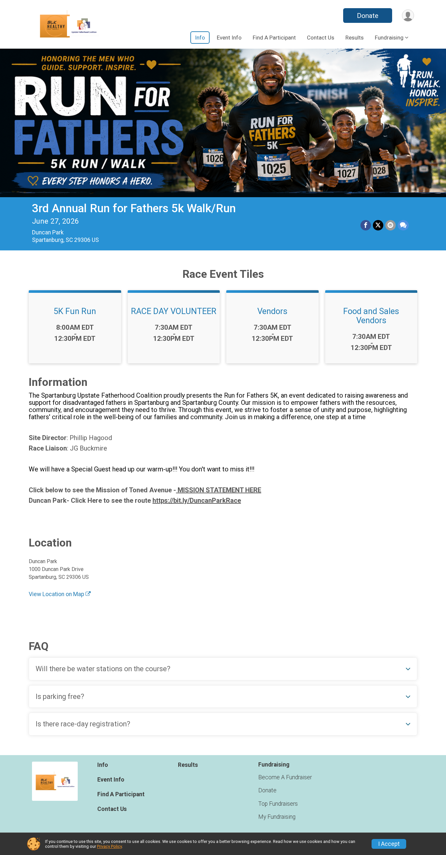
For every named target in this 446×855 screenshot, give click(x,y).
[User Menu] (408, 15)
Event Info (229, 37)
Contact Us (320, 37)
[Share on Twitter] (378, 225)
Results (354, 37)
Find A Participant (274, 37)
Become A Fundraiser (285, 777)
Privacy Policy (109, 846)
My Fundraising (276, 817)
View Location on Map (57, 594)
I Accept (389, 844)
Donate (367, 16)
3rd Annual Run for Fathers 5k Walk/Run (134, 208)
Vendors (272, 311)
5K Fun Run (75, 311)
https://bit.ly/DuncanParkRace (196, 500)
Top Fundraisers (278, 803)
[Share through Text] (403, 225)
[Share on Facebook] (365, 225)
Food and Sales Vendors (371, 316)
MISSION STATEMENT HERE (218, 490)
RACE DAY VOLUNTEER (173, 311)
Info (200, 37)
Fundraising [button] (389, 37)
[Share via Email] (390, 225)
